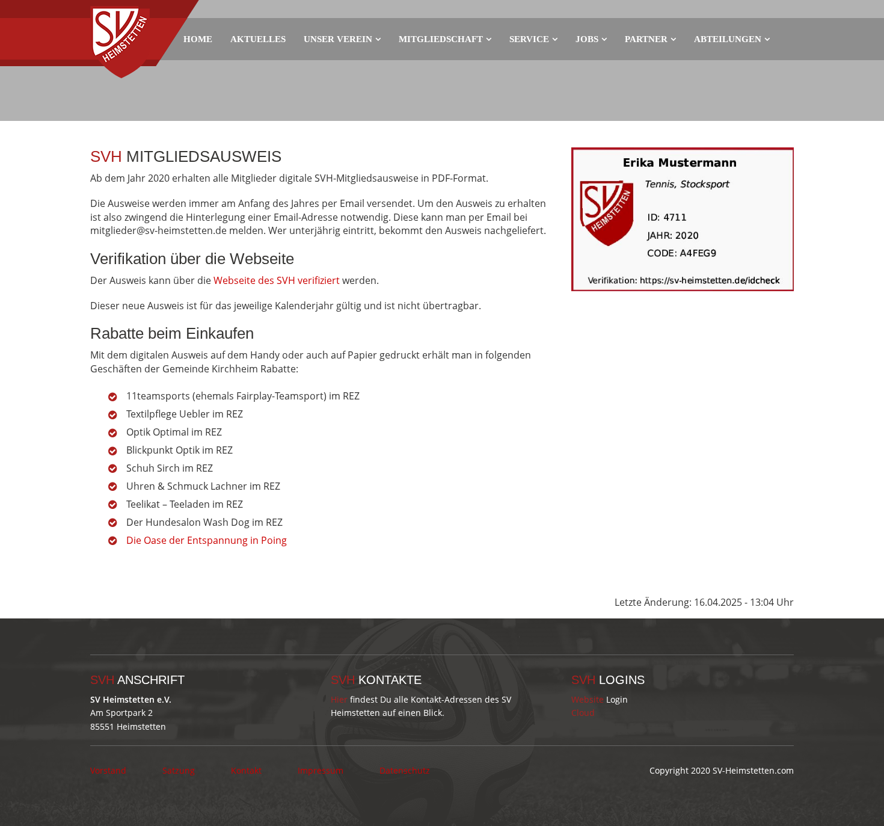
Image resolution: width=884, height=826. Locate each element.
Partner (646, 39)
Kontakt (246, 770)
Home (197, 39)
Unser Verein (338, 39)
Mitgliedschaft (441, 39)
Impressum (320, 770)
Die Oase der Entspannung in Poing (206, 540)
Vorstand (108, 770)
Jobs (587, 39)
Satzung (178, 770)
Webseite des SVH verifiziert (276, 280)
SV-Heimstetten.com (753, 770)
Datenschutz (404, 770)
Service (529, 39)
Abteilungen (727, 39)
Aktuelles (258, 39)
